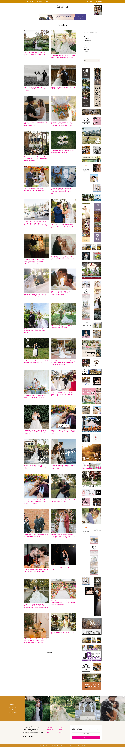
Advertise (60, 729)
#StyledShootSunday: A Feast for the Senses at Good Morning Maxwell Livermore (35, 397)
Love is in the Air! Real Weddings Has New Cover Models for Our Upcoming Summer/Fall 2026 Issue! (35, 501)
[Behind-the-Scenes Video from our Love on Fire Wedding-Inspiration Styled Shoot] (63, 564)
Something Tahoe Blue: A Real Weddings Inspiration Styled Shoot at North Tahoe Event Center (63, 466)
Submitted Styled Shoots (88, 53)
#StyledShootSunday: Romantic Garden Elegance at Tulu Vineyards (62, 151)
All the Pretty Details (88, 34)
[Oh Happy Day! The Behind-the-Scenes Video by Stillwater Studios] (63, 630)
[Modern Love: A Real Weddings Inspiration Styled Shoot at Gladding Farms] (36, 463)
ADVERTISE (39, 1)
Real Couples (86, 49)
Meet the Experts (87, 47)
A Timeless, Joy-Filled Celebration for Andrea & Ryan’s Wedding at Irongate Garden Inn (35, 431)
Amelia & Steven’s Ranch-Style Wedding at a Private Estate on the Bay (36, 361)
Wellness (86, 56)
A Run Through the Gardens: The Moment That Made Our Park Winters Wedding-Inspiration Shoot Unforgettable (36, 605)
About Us (60, 727)
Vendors (35, 6)
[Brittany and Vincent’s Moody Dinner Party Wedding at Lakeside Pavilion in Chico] (63, 254)
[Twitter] (31, 1)
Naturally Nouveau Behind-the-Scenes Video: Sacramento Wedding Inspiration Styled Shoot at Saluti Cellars (63, 536)
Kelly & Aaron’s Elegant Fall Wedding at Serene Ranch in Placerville (63, 326)
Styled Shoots (86, 51)
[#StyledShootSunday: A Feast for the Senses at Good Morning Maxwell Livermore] (36, 393)
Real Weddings (44, 6)
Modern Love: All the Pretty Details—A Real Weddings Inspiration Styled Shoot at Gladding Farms (36, 158)
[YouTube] (33, 1)
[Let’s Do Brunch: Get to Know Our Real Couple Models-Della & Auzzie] (63, 498)
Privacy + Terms (65, 745)
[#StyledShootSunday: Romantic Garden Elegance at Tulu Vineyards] (63, 148)
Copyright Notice (73, 745)
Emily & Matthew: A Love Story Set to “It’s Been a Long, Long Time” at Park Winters (35, 54)
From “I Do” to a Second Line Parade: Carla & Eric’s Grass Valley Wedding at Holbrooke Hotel (62, 394)
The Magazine (74, 6)
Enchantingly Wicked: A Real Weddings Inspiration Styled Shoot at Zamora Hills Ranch (63, 431)
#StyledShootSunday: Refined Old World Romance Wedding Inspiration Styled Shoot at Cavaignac (63, 57)
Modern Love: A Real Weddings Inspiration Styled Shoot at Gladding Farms (35, 466)
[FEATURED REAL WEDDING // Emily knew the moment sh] (37, 708)
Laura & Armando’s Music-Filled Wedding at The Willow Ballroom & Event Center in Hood (61, 292)
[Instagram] (28, 1)
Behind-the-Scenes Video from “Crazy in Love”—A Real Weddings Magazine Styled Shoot (36, 571)
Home (63, 7)
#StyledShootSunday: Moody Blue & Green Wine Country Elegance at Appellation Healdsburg (34, 261)
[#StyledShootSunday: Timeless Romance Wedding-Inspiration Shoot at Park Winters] (36, 327)
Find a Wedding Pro (51, 727)
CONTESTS (89, 1)
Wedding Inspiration (51, 731)
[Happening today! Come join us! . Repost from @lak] (87, 708)
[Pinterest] (24, 1)
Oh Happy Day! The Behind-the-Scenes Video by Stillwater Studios (62, 633)
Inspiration (90, 6)
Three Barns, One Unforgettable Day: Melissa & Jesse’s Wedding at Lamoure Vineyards (62, 226)
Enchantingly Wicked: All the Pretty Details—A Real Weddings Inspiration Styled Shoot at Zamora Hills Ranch (62, 123)
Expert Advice (87, 38)
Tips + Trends (86, 55)
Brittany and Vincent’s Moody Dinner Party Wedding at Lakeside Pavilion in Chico (62, 258)
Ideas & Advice (50, 729)
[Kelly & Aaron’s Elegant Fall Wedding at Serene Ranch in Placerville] (63, 324)
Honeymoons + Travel (88, 44)
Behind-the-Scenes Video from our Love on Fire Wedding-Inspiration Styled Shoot (62, 567)
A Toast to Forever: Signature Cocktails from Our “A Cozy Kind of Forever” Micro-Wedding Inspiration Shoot (35, 640)
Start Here (28, 6)
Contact (60, 732)
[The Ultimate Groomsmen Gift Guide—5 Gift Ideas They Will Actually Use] (36, 533)
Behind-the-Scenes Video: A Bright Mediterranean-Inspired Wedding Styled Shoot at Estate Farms (63, 602)
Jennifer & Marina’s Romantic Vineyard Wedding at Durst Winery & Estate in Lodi (35, 295)
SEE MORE (49, 652)
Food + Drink (86, 42)
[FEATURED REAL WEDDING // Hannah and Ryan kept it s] (112, 708)
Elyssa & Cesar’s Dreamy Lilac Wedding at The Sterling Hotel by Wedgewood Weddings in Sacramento (63, 362)
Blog (51, 6)
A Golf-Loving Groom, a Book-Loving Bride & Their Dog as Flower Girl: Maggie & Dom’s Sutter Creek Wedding (35, 223)
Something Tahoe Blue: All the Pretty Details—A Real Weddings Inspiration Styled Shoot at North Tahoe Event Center (62, 190)
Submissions (61, 731)
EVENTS (46, 1)
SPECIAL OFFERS (98, 1)
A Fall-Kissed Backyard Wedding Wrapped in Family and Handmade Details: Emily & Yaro (34, 190)
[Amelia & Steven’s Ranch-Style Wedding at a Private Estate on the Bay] (36, 359)
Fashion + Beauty (87, 40)
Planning (82, 6)
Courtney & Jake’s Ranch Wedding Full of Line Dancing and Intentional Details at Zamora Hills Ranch (36, 123)
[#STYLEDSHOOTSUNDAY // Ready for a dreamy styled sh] (62, 708)
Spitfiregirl (83, 745)
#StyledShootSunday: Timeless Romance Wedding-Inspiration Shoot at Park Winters (36, 330)
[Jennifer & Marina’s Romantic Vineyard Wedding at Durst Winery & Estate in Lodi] (36, 292)
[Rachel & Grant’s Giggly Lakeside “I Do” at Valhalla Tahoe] (63, 85)
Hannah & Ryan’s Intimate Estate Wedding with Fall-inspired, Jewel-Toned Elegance (36, 88)
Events (85, 36)
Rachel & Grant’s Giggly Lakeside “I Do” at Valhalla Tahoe (63, 88)
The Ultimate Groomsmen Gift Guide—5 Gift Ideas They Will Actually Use (36, 535)
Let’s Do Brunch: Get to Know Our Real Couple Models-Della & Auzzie (63, 500)
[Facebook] (26, 1)
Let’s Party (86, 45)
